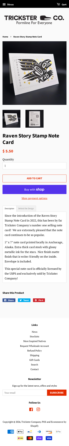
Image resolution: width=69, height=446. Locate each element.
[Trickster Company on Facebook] (31, 410)
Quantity (8, 159)
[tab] (9, 209)
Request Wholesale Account (34, 345)
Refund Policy (34, 350)
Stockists (34, 336)
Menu (10, 4)
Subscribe (57, 393)
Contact (34, 369)
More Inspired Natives (34, 341)
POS (44, 421)
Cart (63, 4)
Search (34, 364)
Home (5, 36)
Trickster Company (31, 421)
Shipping (34, 355)
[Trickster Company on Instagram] (38, 410)
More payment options (34, 198)
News (34, 331)
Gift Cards (34, 359)
